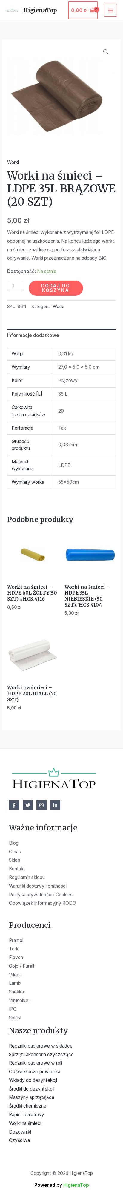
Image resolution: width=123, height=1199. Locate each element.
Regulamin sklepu (27, 877)
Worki (13, 162)
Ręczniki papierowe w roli (35, 1063)
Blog (14, 843)
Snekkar (17, 992)
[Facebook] (14, 805)
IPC (12, 1009)
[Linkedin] (55, 805)
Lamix (15, 983)
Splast (15, 1018)
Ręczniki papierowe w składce (41, 1046)
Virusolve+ (20, 1000)
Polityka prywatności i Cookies (41, 895)
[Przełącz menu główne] (110, 10)
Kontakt (17, 869)
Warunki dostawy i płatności (38, 886)
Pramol (16, 940)
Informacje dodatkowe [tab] (33, 335)
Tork (14, 949)
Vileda (15, 975)
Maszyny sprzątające (31, 1097)
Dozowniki (20, 1132)
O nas (15, 852)
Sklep (14, 860)
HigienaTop (40, 10)
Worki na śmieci (25, 1123)
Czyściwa (19, 1140)
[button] (106, 52)
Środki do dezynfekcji (31, 1089)
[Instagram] (41, 805)
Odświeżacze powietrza (34, 1071)
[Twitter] (28, 805)
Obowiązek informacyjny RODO (42, 903)
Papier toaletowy (26, 1114)
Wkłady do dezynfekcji (33, 1080)
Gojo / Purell (21, 966)
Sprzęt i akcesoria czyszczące (41, 1054)
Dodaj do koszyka (55, 288)
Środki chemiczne (27, 1106)
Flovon (16, 957)
